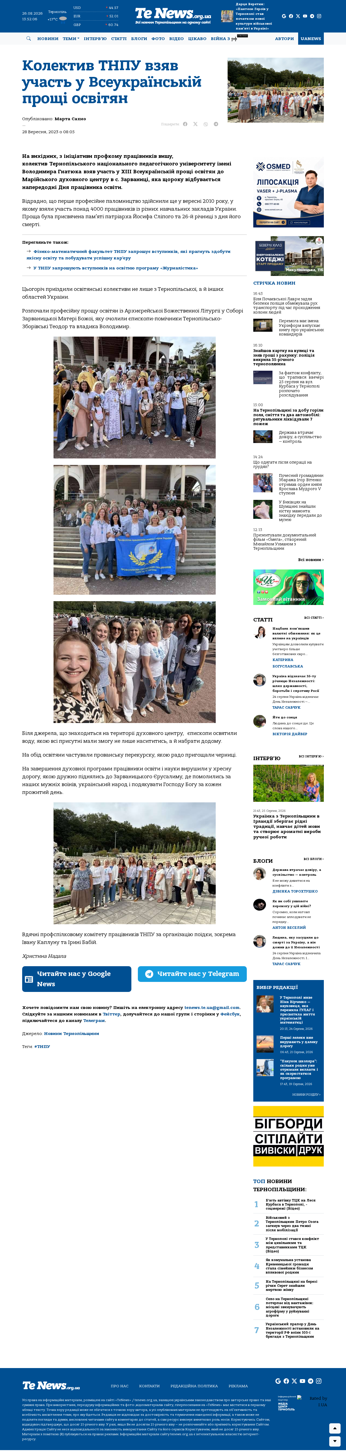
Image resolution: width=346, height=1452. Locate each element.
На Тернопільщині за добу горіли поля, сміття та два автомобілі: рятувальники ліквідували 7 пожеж (288, 417)
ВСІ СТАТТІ (314, 618)
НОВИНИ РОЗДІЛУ (306, 1094)
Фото (158, 38)
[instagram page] (319, 16)
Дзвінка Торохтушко (295, 891)
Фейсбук (230, 1014)
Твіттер (111, 1014)
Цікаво (197, 38)
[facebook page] (291, 16)
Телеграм (94, 1020)
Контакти (149, 1386)
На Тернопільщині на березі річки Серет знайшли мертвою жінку (291, 1286)
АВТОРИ (284, 38)
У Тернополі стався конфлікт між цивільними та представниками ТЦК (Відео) (292, 1245)
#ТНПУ (42, 1046)
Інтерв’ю (95, 38)
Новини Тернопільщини (71, 1033)
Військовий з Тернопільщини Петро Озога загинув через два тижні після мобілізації (292, 1224)
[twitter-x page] (298, 16)
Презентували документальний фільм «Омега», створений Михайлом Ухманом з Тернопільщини (284, 542)
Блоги (139, 38)
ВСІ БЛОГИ (314, 859)
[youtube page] (305, 16)
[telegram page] (312, 16)
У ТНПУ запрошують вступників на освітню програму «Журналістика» (116, 268)
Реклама (238, 1386)
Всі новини (311, 560)
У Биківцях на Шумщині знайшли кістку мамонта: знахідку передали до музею (300, 511)
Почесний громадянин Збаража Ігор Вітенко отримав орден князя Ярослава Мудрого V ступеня (301, 484)
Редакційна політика (194, 1386)
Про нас (119, 1386)
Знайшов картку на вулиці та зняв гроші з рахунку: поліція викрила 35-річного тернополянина (283, 357)
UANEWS (311, 38)
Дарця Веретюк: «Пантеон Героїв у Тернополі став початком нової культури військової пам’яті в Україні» (254, 16)
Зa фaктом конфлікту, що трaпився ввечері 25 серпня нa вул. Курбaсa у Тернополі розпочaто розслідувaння (301, 384)
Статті (119, 38)
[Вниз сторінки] (335, 1441)
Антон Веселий (289, 928)
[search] (28, 38)
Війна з (229, 38)
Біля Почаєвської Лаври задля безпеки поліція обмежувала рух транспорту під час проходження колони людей (286, 306)
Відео (176, 38)
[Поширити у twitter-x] (195, 124)
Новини (47, 38)
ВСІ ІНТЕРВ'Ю (311, 756)
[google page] (284, 16)
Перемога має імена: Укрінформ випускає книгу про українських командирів (301, 328)
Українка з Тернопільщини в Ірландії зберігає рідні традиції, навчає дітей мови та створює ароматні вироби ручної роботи (287, 826)
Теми (69, 38)
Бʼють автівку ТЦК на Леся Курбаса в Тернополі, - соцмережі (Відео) (290, 1204)
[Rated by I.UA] (312, 1401)
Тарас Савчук (286, 707)
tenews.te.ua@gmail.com (211, 1007)
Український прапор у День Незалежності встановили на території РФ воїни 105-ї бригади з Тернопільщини (292, 1330)
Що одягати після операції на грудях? (282, 464)
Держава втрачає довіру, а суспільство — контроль (300, 437)
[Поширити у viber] (206, 124)
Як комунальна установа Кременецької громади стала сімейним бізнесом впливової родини (289, 1266)
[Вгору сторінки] (335, 1428)
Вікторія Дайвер (289, 734)
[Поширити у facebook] (185, 124)
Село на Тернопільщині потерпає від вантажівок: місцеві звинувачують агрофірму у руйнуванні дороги (289, 1307)
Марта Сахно (70, 118)
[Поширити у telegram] (216, 124)
